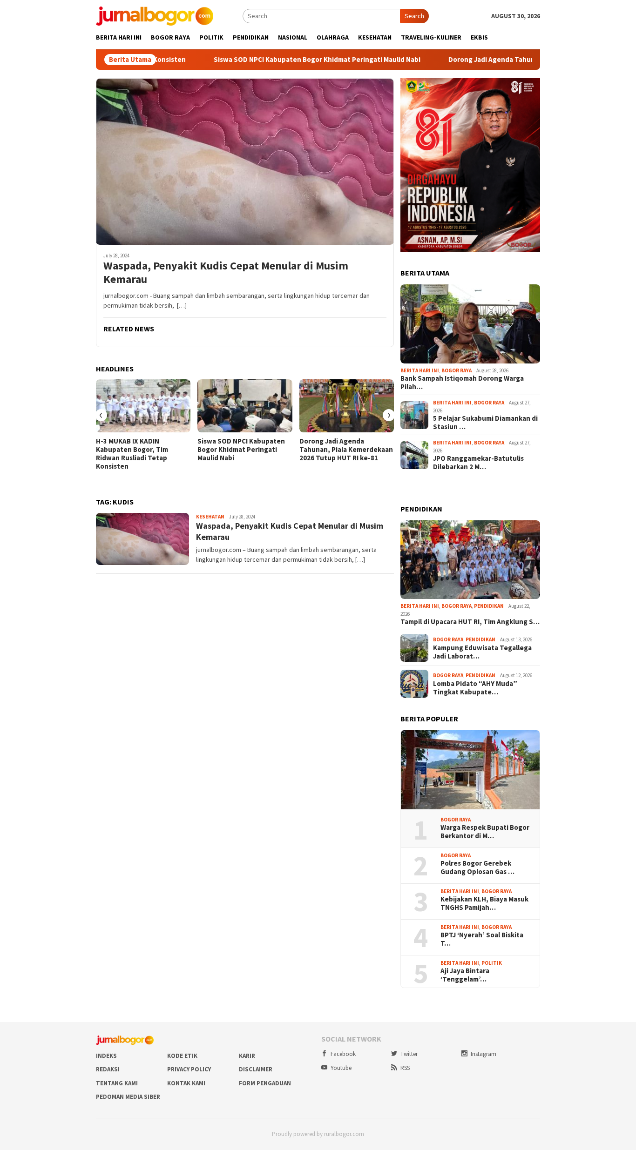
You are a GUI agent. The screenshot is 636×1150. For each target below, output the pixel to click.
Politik (491, 963)
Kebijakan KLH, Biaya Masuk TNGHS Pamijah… (484, 903)
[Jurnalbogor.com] (154, 15)
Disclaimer (255, 1069)
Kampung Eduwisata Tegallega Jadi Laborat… (482, 652)
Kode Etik (182, 1056)
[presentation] (101, 415)
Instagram (483, 1054)
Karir (247, 1056)
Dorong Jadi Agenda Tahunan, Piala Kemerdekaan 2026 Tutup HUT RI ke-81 (346, 449)
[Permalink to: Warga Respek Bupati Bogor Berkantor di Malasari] (470, 769)
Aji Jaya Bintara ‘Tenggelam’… (464, 975)
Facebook (343, 1054)
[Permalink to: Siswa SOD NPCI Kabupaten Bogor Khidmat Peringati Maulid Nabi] (244, 405)
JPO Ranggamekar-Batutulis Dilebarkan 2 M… (478, 462)
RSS (405, 1068)
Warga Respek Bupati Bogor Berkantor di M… (484, 831)
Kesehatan (210, 516)
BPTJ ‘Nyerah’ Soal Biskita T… (481, 939)
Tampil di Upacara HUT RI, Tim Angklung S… (470, 622)
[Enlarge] (528, 90)
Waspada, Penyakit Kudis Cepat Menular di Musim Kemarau (225, 272)
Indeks (106, 1056)
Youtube (341, 1068)
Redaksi (108, 1069)
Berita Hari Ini (419, 370)
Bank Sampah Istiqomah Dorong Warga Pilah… (462, 382)
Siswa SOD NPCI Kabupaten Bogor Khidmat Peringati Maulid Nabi (270, 59)
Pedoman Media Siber (128, 1097)
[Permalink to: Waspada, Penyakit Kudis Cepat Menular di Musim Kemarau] (245, 161)
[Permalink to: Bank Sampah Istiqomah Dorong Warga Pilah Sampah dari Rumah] (470, 323)
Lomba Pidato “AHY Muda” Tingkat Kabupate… (475, 687)
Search (414, 16)
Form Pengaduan (265, 1083)
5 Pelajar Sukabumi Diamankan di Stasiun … (485, 422)
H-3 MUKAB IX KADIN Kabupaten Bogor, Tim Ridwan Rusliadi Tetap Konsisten (132, 454)
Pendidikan (489, 606)
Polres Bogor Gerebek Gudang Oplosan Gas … (477, 867)
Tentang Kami (117, 1083)
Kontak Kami (186, 1083)
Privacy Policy (189, 1069)
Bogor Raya (456, 370)
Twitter (409, 1054)
